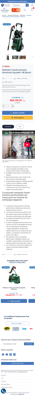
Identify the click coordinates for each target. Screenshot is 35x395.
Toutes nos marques (16, 323)
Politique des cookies (6, 387)
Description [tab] (8, 126)
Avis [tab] (20, 126)
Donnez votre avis (21, 78)
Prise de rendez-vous (17, 363)
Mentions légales (5, 384)
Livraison (3, 381)
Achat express (19, 118)
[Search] (27, 5)
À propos (3, 375)
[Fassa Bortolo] (15, 329)
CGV (2, 378)
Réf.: (3, 82)
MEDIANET (21, 394)
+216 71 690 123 (8, 372)
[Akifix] (7, 329)
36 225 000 (5, 11)
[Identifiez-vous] (24, 10)
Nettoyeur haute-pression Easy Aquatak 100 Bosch (14, 288)
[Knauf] (24, 329)
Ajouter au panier (19, 113)
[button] (32, 9)
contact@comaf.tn (22, 372)
